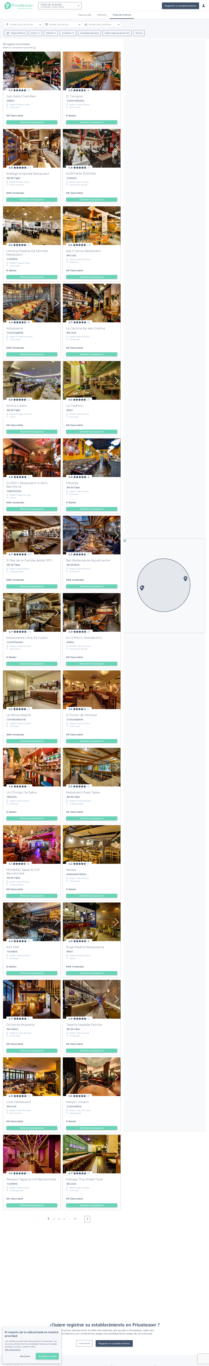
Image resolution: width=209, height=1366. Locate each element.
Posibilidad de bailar (89, 33)
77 (75, 1219)
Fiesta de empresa (52, 5)
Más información (13, 1349)
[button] (185, 579)
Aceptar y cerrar (47, 1356)
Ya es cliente (84, 1343)
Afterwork (102, 15)
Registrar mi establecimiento (180, 5)
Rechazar (25, 1356)
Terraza (138, 33)
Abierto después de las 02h (117, 33)
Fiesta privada (84, 15)
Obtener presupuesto (32, 122)
